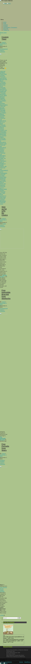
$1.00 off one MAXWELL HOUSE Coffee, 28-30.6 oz (3, 156)
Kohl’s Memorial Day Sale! (13, 652)
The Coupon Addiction (6, 662)
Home (4, 22)
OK (20, 618)
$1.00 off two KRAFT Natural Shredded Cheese (3, 114)
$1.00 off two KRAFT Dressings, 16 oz (3, 84)
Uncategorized (4, 49)
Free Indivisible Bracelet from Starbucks (6, 294)
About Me (5, 28)
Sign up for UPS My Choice (5, 211)
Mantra (21, 662)
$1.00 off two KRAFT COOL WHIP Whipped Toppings (3, 95)
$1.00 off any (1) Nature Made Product (3, 188)
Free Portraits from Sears (5, 447)
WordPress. (27, 662)
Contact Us (6, 30)
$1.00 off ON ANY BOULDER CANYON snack (3, 201)
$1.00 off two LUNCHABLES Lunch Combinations (4, 170)
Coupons (5, 24)
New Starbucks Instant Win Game (15, 655)
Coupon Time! (5, 38)
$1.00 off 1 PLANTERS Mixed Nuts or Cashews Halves (3, 134)
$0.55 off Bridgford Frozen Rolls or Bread (3, 73)
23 (1, 615)
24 (3, 615)
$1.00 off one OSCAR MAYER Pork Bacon (3, 78)
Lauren (3, 42)
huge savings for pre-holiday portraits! (3, 589)
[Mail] (5, 3)
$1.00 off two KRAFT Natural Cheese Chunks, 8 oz (3, 127)
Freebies (5, 26)
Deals (4, 23)
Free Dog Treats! (10, 653)
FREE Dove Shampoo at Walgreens (15, 656)
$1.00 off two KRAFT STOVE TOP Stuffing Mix (3, 89)
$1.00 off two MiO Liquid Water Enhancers (3, 176)
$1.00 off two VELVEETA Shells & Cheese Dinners (3, 148)
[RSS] (9, 3)
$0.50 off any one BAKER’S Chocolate (2, 108)
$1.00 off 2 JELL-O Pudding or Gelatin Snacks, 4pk (3, 163)
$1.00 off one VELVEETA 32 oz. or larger (3, 121)
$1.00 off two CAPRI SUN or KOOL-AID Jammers (3, 182)
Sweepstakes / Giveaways (10, 27)
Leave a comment (2, 51)
